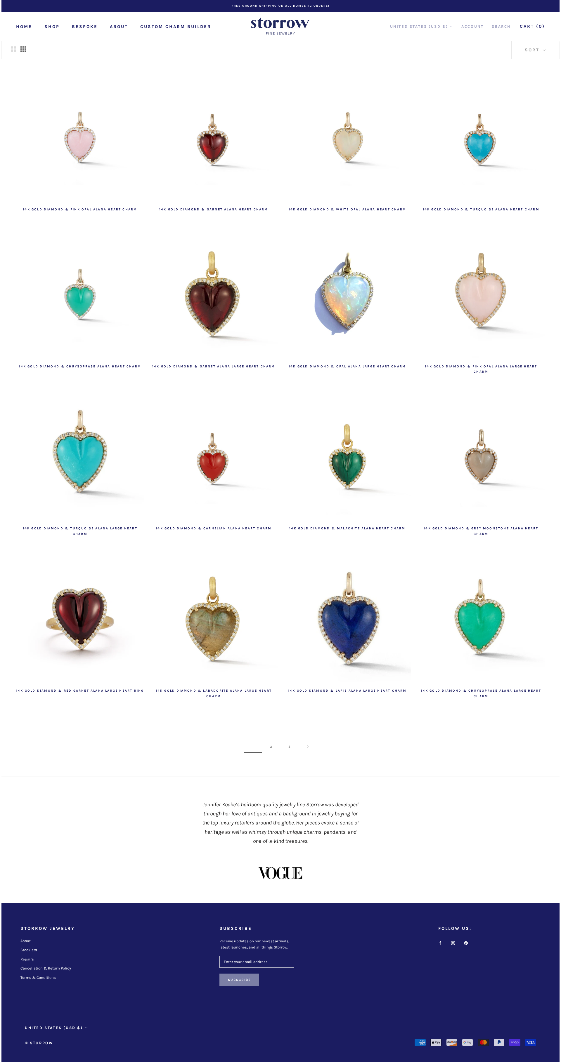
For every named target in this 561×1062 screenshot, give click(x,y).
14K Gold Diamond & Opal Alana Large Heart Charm (347, 366)
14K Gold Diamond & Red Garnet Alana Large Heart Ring (80, 691)
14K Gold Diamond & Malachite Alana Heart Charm (347, 528)
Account (472, 26)
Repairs (27, 959)
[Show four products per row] (23, 49)
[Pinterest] (466, 943)
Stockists (28, 950)
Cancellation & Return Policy (45, 968)
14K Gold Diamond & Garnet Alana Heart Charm (213, 209)
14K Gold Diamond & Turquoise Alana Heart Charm (481, 209)
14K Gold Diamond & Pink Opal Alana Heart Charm (80, 209)
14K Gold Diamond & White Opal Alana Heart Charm (347, 209)
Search (501, 26)
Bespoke (85, 26)
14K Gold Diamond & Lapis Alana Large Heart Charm (347, 691)
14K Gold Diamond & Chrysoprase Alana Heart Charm (80, 366)
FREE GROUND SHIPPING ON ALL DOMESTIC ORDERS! (281, 6)
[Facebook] (440, 943)
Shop (52, 26)
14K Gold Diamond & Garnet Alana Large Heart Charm (213, 366)
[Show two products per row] (13, 49)
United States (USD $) (419, 26)
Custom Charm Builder (175, 26)
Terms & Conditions (38, 977)
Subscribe (239, 980)
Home (24, 26)
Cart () (532, 26)
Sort (533, 50)
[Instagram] (453, 943)
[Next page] (308, 746)
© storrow (39, 1043)
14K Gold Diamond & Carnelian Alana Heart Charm (213, 528)
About (119, 26)
